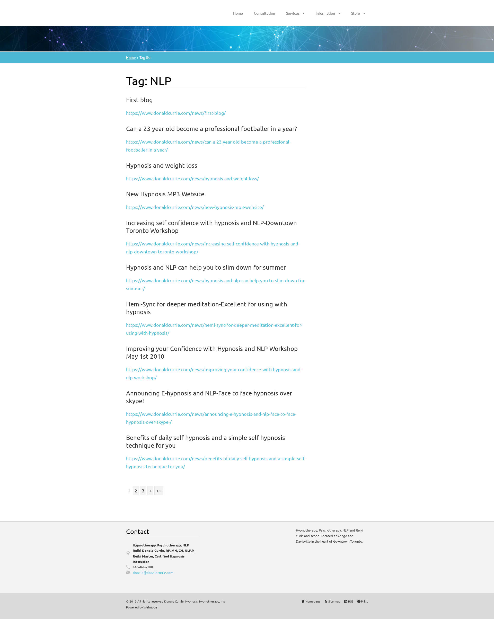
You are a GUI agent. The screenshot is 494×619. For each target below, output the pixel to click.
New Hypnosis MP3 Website (165, 194)
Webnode (150, 607)
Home (238, 13)
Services (292, 13)
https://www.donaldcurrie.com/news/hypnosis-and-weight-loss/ (192, 178)
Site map (334, 601)
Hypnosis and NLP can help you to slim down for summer (206, 267)
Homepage (313, 601)
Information (325, 13)
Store (355, 13)
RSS (350, 601)
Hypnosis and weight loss (161, 165)
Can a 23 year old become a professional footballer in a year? (211, 128)
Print (364, 601)
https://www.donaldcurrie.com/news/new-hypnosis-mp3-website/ (195, 207)
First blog (139, 99)
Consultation (264, 13)
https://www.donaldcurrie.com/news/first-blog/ (176, 113)
